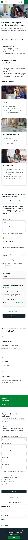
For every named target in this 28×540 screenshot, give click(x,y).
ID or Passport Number (6, 450)
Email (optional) (5, 464)
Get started (14, 316)
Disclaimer (13, 497)
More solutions (8, 404)
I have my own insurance (11, 268)
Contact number (5, 457)
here (13, 106)
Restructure (7, 479)
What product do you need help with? (10, 436)
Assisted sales (7, 484)
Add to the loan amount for (13, 264)
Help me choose (8, 486)
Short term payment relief (10, 477)
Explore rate (19, 302)
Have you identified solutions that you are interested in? (14, 472)
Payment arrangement (9, 475)
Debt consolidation (9, 481)
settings (16, 534)
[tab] (14, 506)
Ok (14, 537)
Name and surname (6, 443)
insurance (8, 265)
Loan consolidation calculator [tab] (11, 201)
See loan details (13, 311)
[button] (8, 2)
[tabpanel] (14, 262)
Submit (14, 491)
